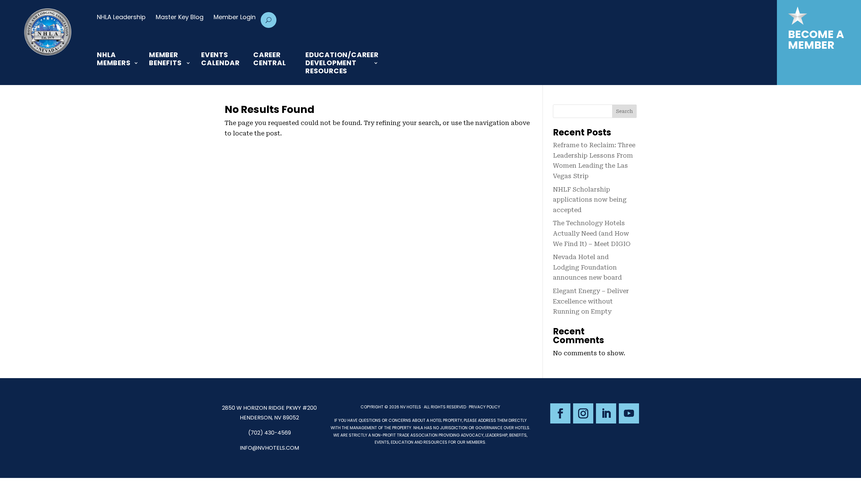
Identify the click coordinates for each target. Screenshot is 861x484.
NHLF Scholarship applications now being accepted (590, 199)
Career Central (269, 59)
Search (624, 111)
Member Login (235, 17)
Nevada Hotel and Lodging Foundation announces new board (587, 267)
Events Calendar (220, 59)
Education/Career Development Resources (342, 63)
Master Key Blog (179, 17)
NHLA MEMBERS (114, 59)
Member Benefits (165, 59)
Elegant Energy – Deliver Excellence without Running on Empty (591, 301)
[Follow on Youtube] (629, 413)
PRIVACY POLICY (484, 407)
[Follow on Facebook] (560, 413)
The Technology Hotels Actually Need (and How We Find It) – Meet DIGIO (592, 233)
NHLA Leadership (121, 17)
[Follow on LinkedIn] (606, 413)
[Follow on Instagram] (583, 413)
